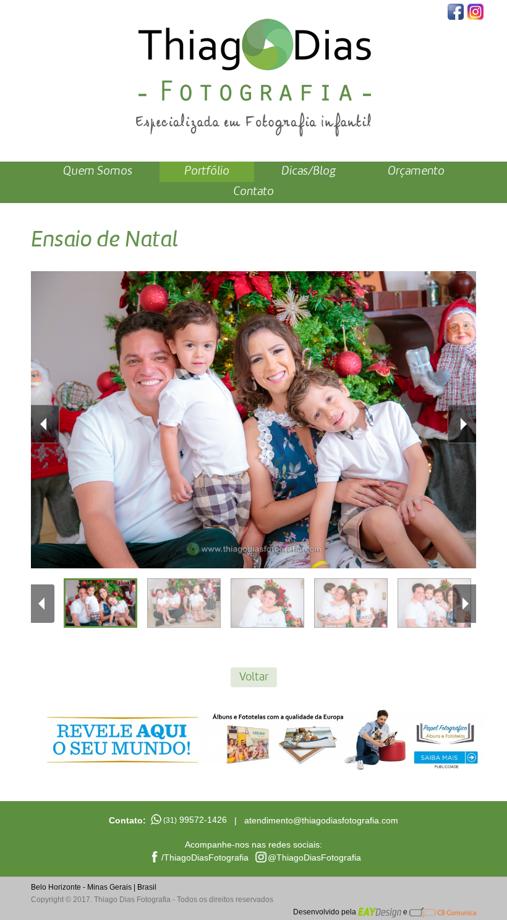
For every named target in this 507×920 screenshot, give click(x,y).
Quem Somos (97, 171)
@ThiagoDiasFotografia (314, 857)
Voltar (253, 677)
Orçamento (416, 171)
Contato (253, 192)
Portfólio (206, 171)
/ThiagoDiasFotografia (205, 857)
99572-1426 (195, 820)
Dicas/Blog (308, 171)
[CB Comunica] (442, 912)
